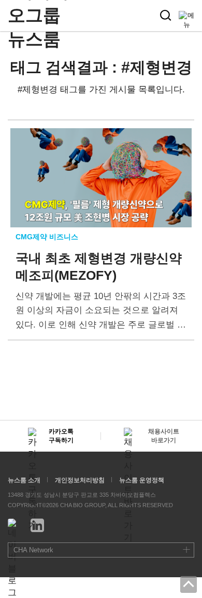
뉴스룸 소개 (24, 480)
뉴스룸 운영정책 (141, 480)
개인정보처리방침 (80, 480)
